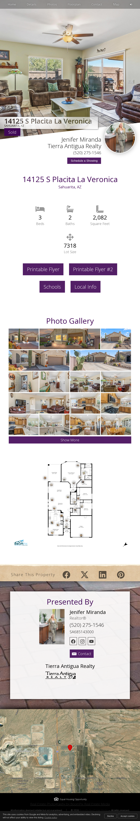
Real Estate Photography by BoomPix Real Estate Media (70, 804)
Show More (70, 439)
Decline (110, 816)
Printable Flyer (43, 269)
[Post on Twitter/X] (84, 575)
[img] (120, 138)
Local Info (85, 286)
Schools (52, 286)
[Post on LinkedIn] (102, 575)
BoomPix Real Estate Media (93, 810)
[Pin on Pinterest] (120, 575)
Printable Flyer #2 (93, 269)
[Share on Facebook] (66, 575)
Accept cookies (127, 816)
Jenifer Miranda (81, 139)
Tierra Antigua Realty (74, 146)
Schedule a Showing (84, 160)
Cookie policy (50, 817)
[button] (70, 751)
